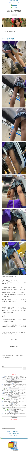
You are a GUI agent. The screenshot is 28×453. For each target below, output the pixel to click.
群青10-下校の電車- (8, 39)
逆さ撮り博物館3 (14, 11)
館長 (9, 357)
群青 (8, 355)
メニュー (14, 14)
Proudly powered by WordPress (8, 428)
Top (26, 451)
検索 (3, 366)
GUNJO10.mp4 (15, 355)
